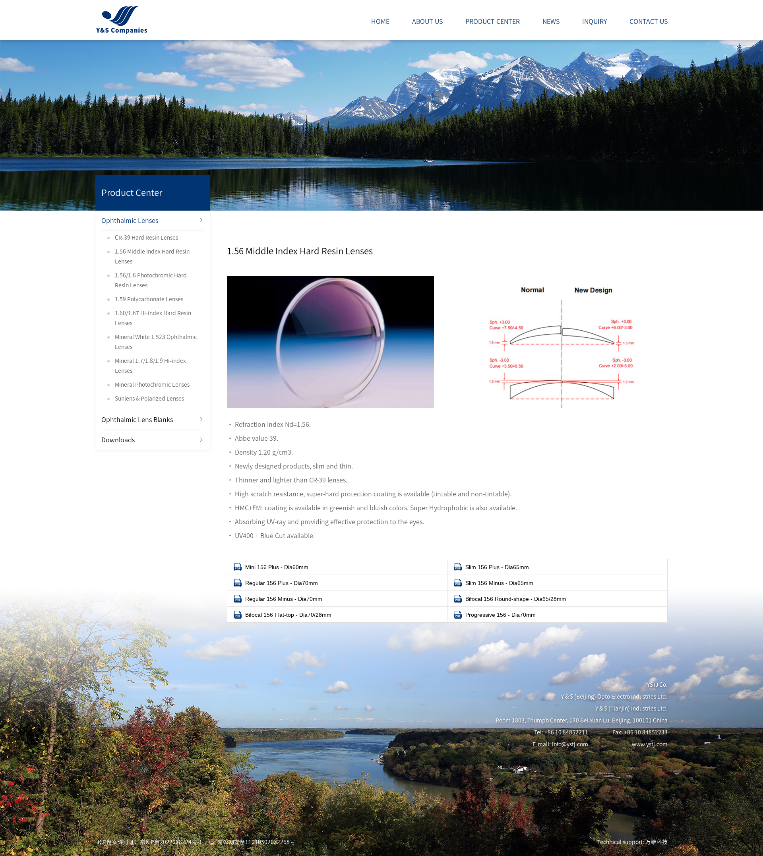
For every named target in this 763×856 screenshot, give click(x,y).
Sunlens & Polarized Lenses (149, 398)
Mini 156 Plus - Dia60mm (276, 567)
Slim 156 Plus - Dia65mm (497, 567)
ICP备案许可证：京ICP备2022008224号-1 (150, 842)
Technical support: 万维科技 (632, 842)
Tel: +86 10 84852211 (561, 732)
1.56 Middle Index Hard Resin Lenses (152, 256)
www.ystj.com (650, 744)
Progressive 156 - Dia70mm (500, 615)
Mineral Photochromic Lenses (152, 384)
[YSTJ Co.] (121, 19)
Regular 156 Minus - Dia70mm (283, 599)
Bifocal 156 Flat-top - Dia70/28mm (288, 615)
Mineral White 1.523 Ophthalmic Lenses (156, 342)
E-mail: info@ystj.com (560, 744)
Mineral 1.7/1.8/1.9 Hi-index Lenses (150, 366)
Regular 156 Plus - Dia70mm (281, 583)
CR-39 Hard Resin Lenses (146, 237)
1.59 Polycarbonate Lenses (149, 299)
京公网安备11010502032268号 (256, 842)
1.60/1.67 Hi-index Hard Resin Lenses (153, 318)
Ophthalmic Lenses (129, 220)
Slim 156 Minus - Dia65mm (499, 583)
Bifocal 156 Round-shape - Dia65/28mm (515, 599)
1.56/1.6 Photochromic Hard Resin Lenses (151, 280)
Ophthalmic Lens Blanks (137, 419)
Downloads (118, 440)
